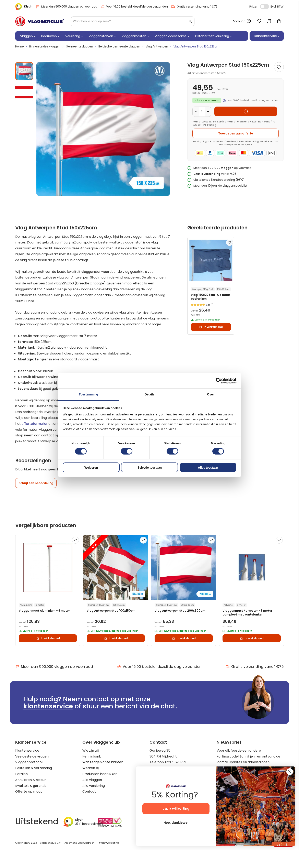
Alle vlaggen (92, 779)
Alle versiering (93, 785)
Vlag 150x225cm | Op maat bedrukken (210, 297)
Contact (89, 791)
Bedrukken (49, 36)
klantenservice (48, 706)
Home (19, 46)
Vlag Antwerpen (157, 46)
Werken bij (90, 768)
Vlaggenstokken (101, 36)
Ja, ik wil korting (176, 808)
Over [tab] (210, 394)
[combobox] (132, 21)
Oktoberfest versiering (212, 36)
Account (238, 21)
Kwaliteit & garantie (31, 785)
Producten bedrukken (99, 774)
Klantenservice (27, 750)
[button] (24, 90)
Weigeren (91, 467)
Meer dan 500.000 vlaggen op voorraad (69, 6)
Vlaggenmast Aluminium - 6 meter (44, 611)
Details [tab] (150, 394)
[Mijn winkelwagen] (279, 21)
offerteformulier (35, 423)
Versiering (72, 36)
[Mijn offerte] (269, 21)
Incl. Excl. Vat (264, 6)
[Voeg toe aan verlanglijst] (279, 67)
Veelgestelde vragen (32, 756)
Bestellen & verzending (33, 768)
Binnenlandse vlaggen (44, 46)
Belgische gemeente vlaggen (119, 46)
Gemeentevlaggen (79, 46)
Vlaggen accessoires (171, 36)
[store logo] (39, 21)
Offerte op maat (28, 791)
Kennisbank (91, 756)
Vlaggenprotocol (29, 762)
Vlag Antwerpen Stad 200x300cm (180, 611)
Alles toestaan (208, 467)
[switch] (126, 451)
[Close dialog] (289, 771)
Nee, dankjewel (176, 822)
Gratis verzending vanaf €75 (197, 6)
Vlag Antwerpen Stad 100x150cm (111, 611)
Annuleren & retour (30, 779)
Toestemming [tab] (88, 394)
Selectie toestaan (149, 467)
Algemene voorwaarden (79, 842)
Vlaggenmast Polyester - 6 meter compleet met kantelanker (247, 613)
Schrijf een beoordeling (36, 483)
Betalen (21, 774)
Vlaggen (26, 36)
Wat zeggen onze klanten (102, 762)
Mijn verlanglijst (259, 21)
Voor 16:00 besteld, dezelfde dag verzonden (137, 6)
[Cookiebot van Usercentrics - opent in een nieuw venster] (219, 381)
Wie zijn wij (90, 750)
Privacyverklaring (108, 842)
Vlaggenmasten (134, 36)
